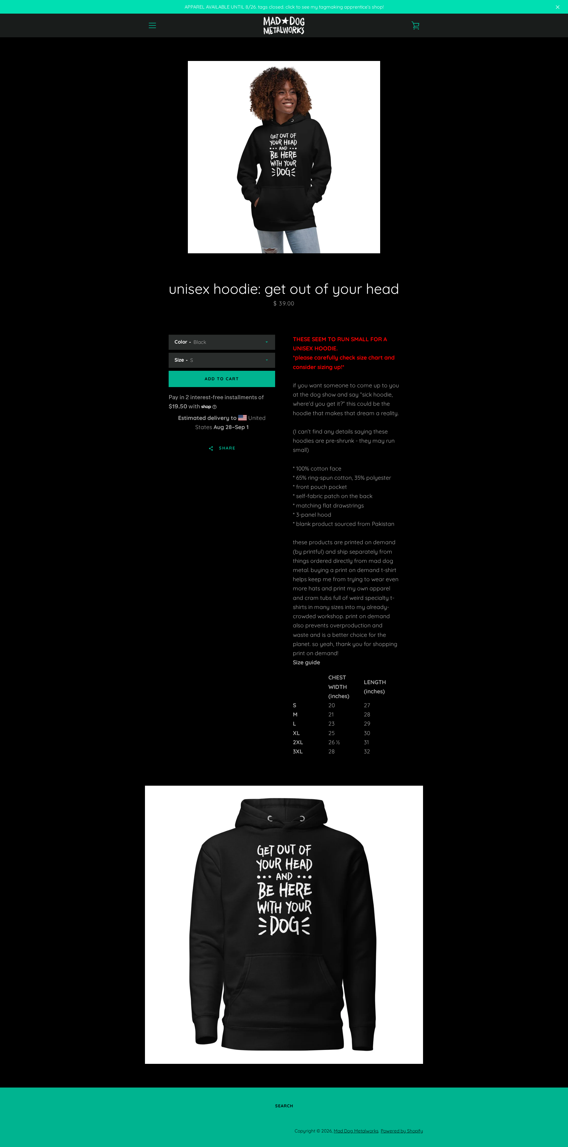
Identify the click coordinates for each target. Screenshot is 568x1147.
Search (284, 1106)
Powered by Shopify (402, 1131)
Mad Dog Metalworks (356, 1131)
